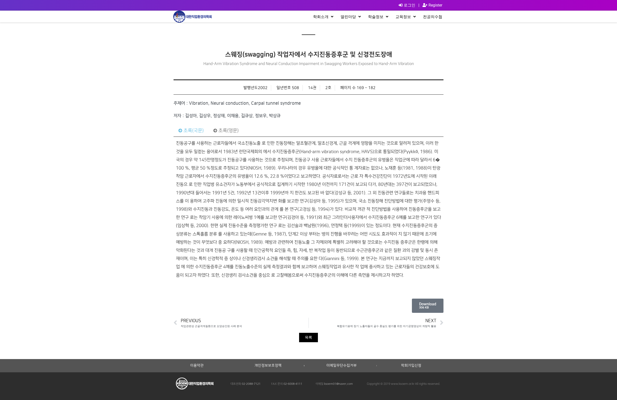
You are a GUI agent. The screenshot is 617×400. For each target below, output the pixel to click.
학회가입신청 (411, 365)
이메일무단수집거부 (341, 365)
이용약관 (197, 365)
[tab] (191, 131)
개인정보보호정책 (268, 365)
